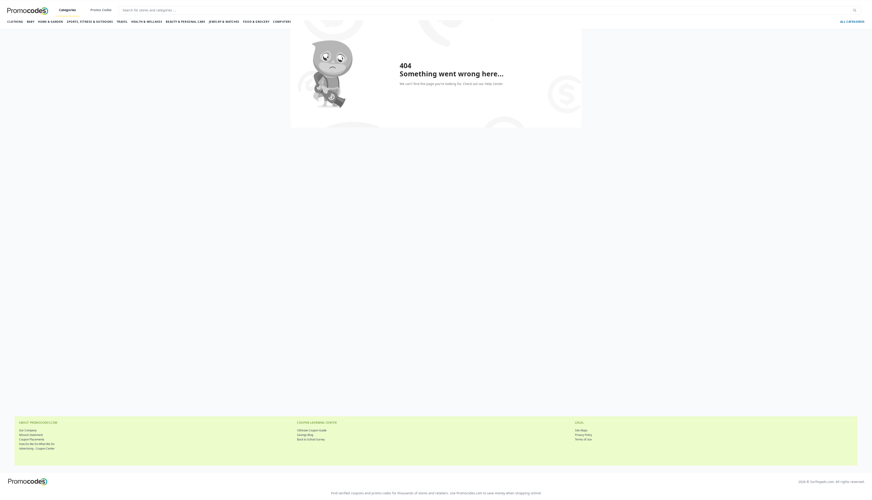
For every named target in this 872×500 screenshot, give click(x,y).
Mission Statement (31, 435)
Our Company (28, 430)
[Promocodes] (27, 10)
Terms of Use (583, 439)
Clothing (15, 22)
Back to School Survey (311, 439)
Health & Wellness (146, 22)
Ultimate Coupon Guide (312, 430)
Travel (122, 22)
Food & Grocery (256, 22)
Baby (30, 22)
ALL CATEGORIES (852, 22)
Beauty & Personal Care (185, 22)
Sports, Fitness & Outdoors (90, 22)
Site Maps (581, 430)
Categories (67, 10)
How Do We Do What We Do (36, 444)
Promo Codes (100, 10)
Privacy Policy (583, 435)
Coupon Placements (31, 439)
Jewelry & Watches (224, 22)
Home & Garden (50, 22)
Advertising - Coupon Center (37, 448)
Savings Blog (305, 435)
